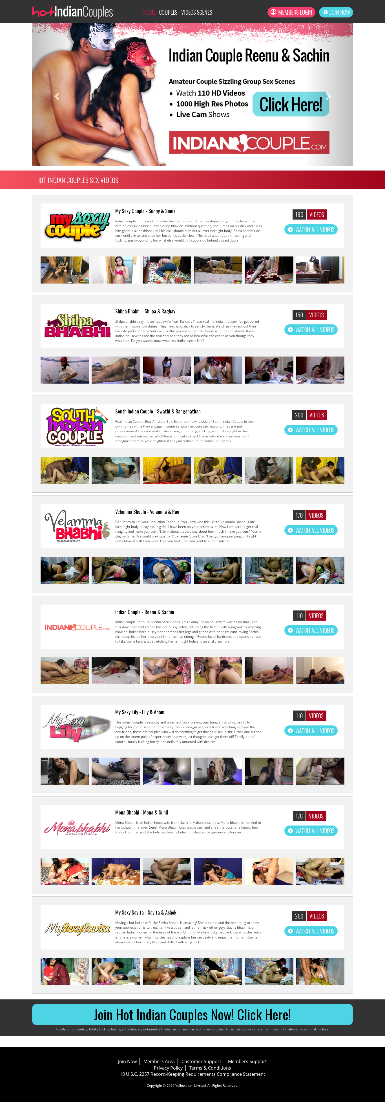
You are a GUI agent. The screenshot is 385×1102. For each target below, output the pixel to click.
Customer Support (201, 1061)
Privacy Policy (168, 1068)
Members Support (247, 1061)
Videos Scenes (196, 12)
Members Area (159, 1061)
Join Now (340, 12)
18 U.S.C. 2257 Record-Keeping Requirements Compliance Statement (192, 1074)
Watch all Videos (315, 229)
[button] (56, 94)
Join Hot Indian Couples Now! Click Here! (192, 1014)
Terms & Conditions (210, 1068)
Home (149, 12)
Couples (168, 12)
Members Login (295, 12)
